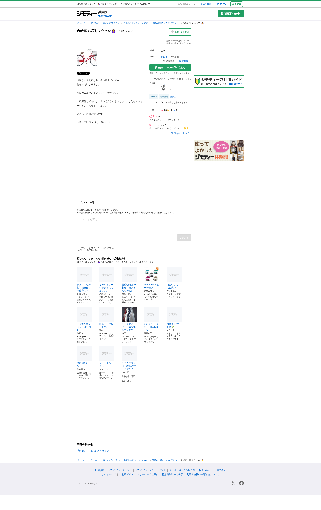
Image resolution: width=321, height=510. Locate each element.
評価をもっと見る (180, 133)
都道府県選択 (105, 15)
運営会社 (221, 470)
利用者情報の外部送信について (203, 474)
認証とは (174, 96)
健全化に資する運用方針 (182, 470)
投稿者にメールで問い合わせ (170, 67)
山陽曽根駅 (183, 61)
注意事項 (174, 79)
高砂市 (164, 56)
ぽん (163, 83)
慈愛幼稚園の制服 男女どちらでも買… (129, 287)
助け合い (95, 23)
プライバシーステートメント (150, 470)
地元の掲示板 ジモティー (187, 4)
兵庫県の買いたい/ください (136, 23)
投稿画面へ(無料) (231, 13)
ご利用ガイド (126, 474)
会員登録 (236, 4)
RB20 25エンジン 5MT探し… (84, 327)
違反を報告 (161, 79)
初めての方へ (207, 4)
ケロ (160, 116)
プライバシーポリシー (120, 470)
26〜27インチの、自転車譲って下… (151, 327)
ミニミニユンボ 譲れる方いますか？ (129, 366)
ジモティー (82, 23)
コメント (184, 237)
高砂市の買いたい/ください (164, 23)
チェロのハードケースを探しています (129, 327)
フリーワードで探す (147, 474)
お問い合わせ (206, 470)
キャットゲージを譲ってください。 (106, 287)
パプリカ (162, 125)
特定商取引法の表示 (172, 474)
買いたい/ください (111, 23)
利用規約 (99, 470)
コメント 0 (186, 79)
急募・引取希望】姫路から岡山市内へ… (84, 287)
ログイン (221, 4)
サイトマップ (109, 474)
